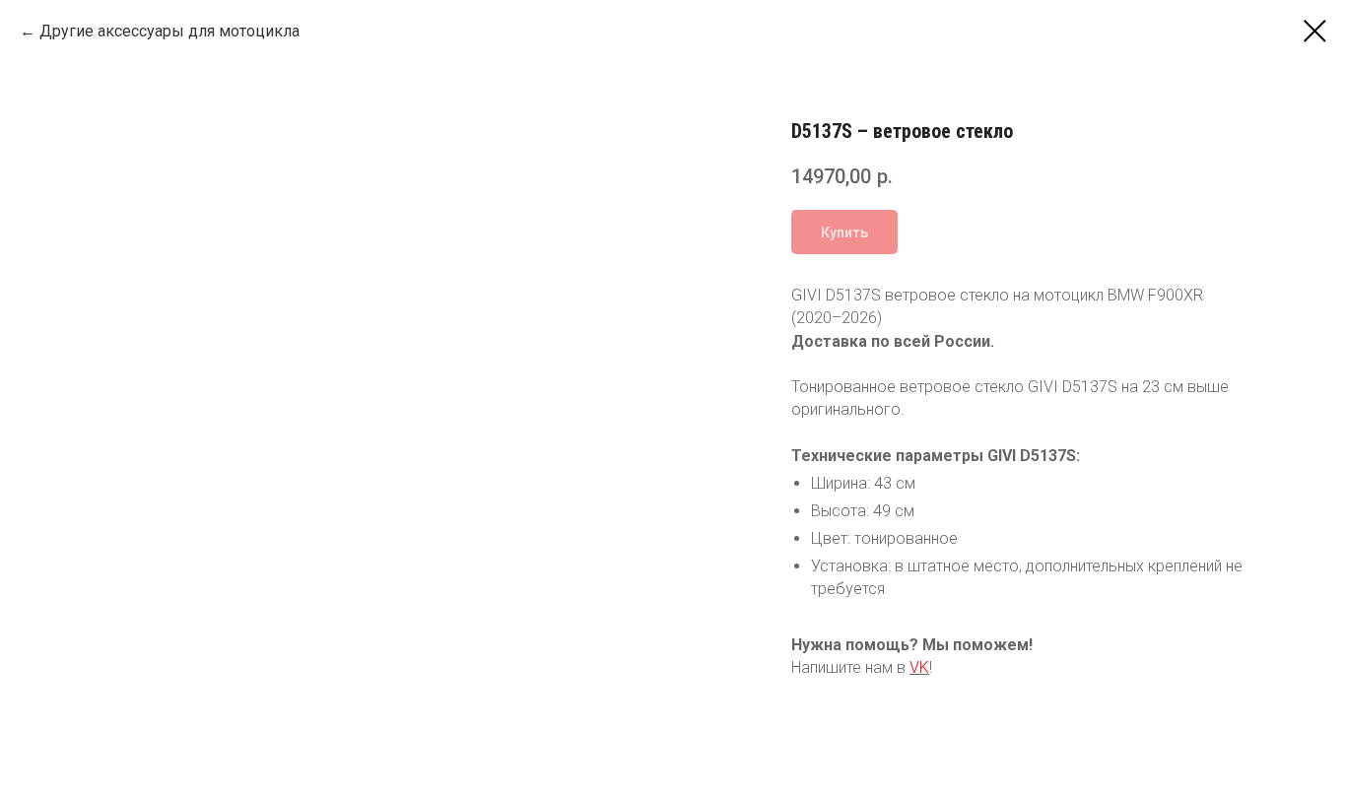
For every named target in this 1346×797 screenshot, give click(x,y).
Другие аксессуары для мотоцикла (169, 31)
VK (919, 667)
